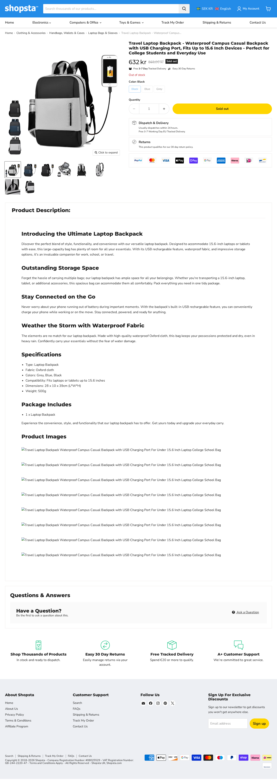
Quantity (134, 99)
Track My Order (172, 22)
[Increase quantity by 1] (164, 109)
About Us (11, 709)
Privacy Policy (14, 715)
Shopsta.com (114, 763)
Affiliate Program (16, 726)
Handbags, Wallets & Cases (67, 33)
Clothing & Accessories (31, 33)
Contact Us (258, 22)
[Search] (184, 8)
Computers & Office (84, 22)
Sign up (259, 723)
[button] (214, 9)
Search (77, 703)
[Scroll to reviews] (200, 58)
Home (9, 22)
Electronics (40, 22)
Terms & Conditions (18, 720)
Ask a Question (247, 612)
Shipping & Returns (217, 22)
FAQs (76, 709)
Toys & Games (130, 22)
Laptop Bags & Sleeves (103, 33)
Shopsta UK (98, 763)
